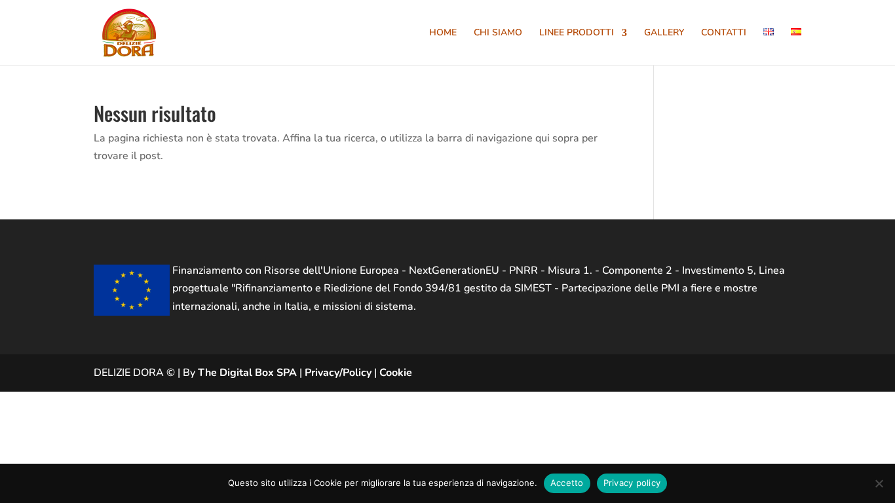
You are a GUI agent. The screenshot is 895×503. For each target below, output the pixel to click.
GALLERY (664, 33)
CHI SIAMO (498, 33)
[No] (878, 483)
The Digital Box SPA (247, 372)
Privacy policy (632, 482)
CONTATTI (723, 33)
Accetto (567, 482)
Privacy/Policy (338, 372)
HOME (443, 33)
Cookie (395, 372)
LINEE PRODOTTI (576, 33)
